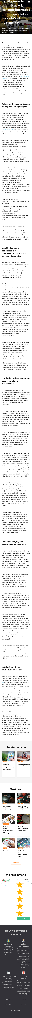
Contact (24, 999)
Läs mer (23, 918)
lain (3, 682)
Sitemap (8, 999)
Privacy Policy (8, 1004)
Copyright (23, 1004)
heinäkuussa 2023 (7, 129)
